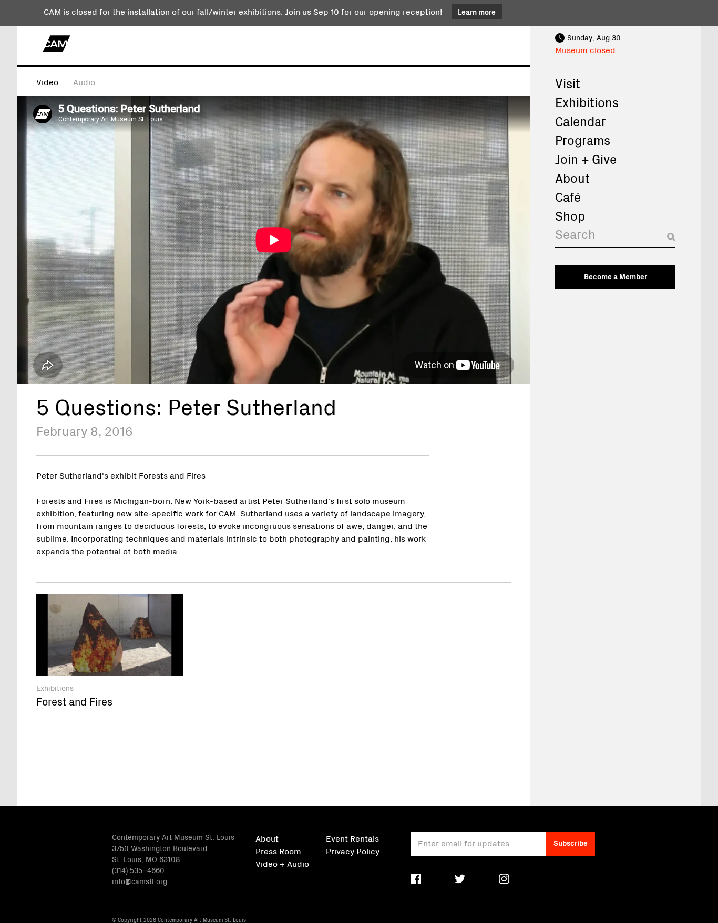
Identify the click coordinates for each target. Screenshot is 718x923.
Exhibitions (587, 102)
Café (568, 196)
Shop (570, 215)
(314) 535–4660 (138, 870)
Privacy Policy (352, 850)
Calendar (580, 121)
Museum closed (585, 49)
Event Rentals (352, 838)
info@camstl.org (139, 881)
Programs (582, 140)
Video (47, 81)
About (572, 177)
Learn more (477, 11)
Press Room (278, 850)
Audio (84, 81)
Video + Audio (282, 863)
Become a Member (615, 276)
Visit (567, 83)
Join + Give (586, 159)
